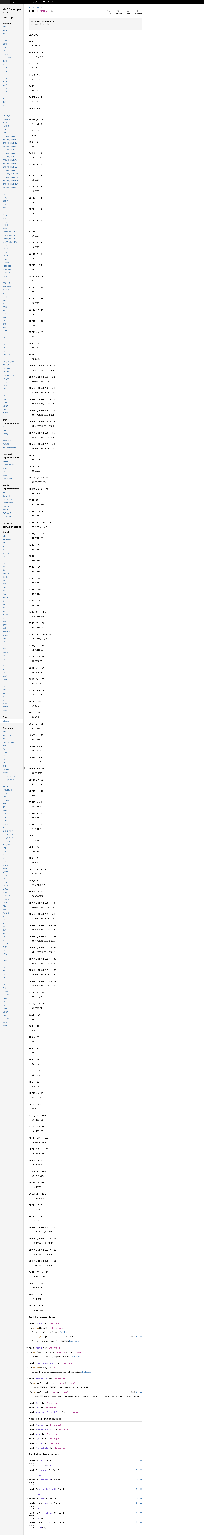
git (36, 2)
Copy (38, 1403)
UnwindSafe (41, 1448)
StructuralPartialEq (47, 1412)
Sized (48, 1466)
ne (34, 1392)
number (36, 1367)
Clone (38, 1323)
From (42, 1498)
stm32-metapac (20, 2)
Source (139, 1337)
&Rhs (55, 1392)
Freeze (39, 1425)
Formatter (60, 1352)
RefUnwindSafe (43, 1429)
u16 (53, 1367)
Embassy (5, 2)
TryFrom (47, 1512)
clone (36, 1328)
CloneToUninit (47, 1489)
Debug (38, 1347)
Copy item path (52, 11)
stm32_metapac (36, 7)
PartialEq (41, 1378)
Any (41, 1460)
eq (34, 1383)
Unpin (38, 1443)
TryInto (47, 1522)
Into (45, 1503)
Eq (36, 1407)
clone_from (39, 1337)
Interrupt (54, 1323)
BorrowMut (45, 1479)
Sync (38, 1438)
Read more (65, 1332)
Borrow (43, 1470)
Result (80, 1352)
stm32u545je (50, 2)
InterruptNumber (45, 1363)
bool (73, 1383)
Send (38, 1434)
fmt (35, 1352)
